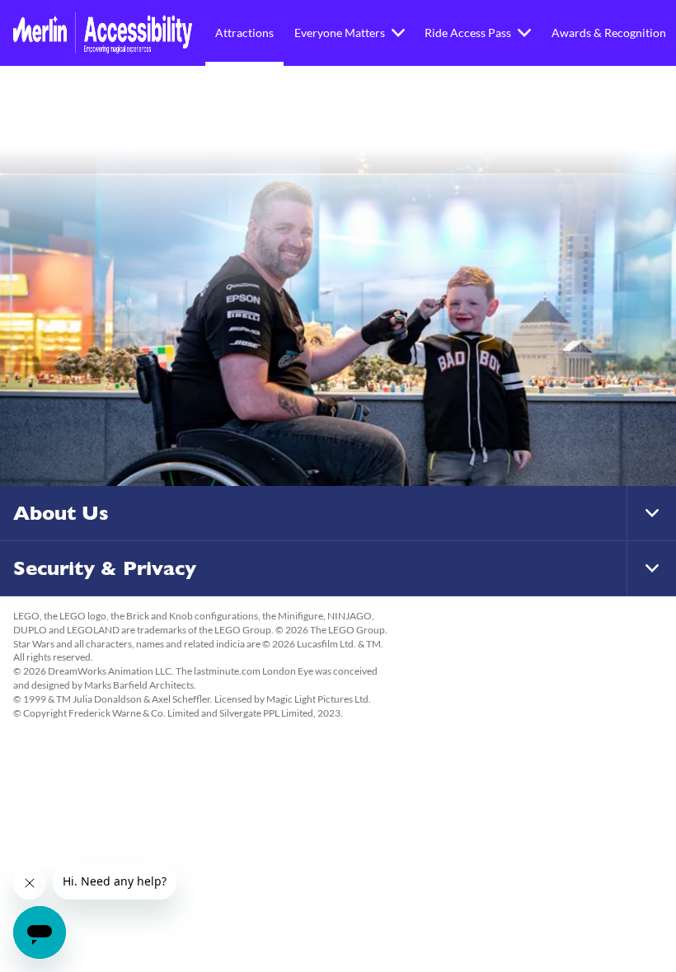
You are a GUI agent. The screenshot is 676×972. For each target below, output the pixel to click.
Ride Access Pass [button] (468, 33)
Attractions (244, 33)
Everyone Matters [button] (339, 33)
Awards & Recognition (609, 33)
